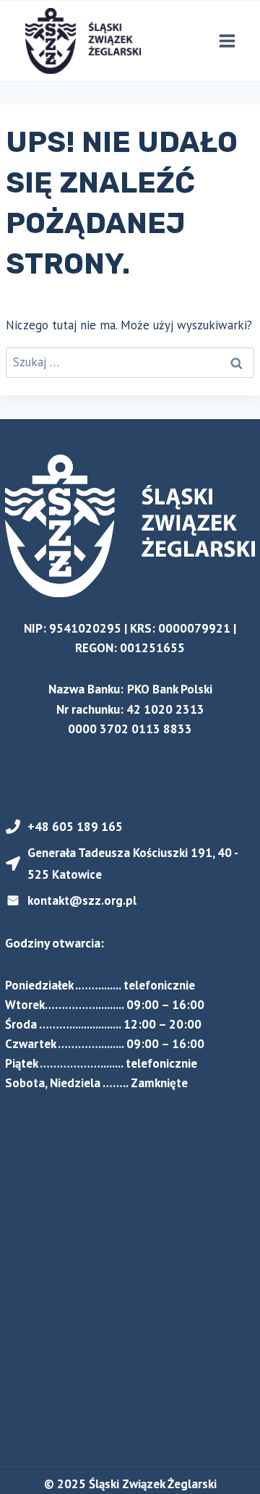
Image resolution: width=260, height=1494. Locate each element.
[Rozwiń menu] (227, 41)
